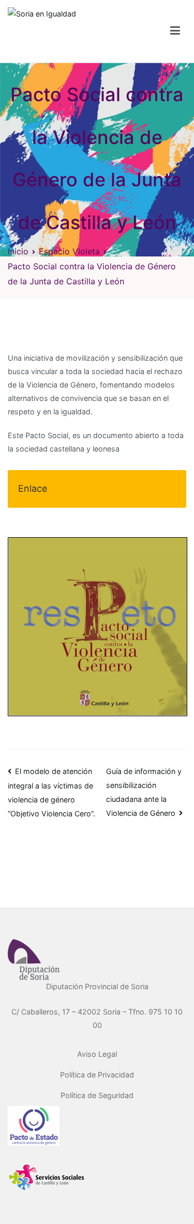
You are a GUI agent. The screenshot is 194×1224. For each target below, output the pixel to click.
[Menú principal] (175, 31)
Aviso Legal (97, 1054)
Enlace (32, 488)
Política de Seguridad (97, 1095)
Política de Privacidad (97, 1074)
